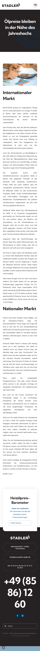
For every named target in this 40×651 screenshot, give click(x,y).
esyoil (10, 474)
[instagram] (22, 616)
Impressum (15, 636)
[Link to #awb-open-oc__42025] (35, 5)
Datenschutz (25, 636)
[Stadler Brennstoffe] (11, 4)
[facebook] (17, 616)
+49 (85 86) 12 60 (20, 592)
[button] (3, 647)
